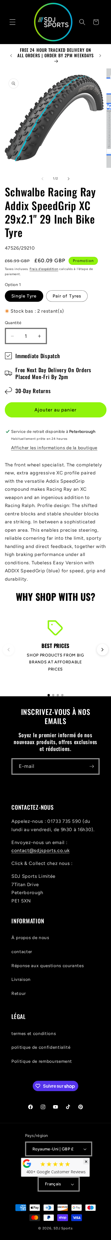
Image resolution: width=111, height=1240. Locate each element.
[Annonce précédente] (11, 55)
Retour (18, 993)
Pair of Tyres (67, 296)
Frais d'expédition (44, 269)
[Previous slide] (8, 649)
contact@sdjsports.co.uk (40, 850)
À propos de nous (30, 937)
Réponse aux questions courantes (47, 965)
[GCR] (27, 1163)
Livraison (21, 979)
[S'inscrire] (91, 766)
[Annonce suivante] (100, 55)
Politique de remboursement (41, 1061)
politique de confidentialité (40, 1047)
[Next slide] (102, 649)
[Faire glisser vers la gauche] (42, 178)
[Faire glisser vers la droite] (68, 178)
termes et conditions (33, 1033)
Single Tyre (24, 296)
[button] (12, 22)
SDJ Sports (63, 1228)
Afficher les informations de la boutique (54, 447)
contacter (21, 951)
